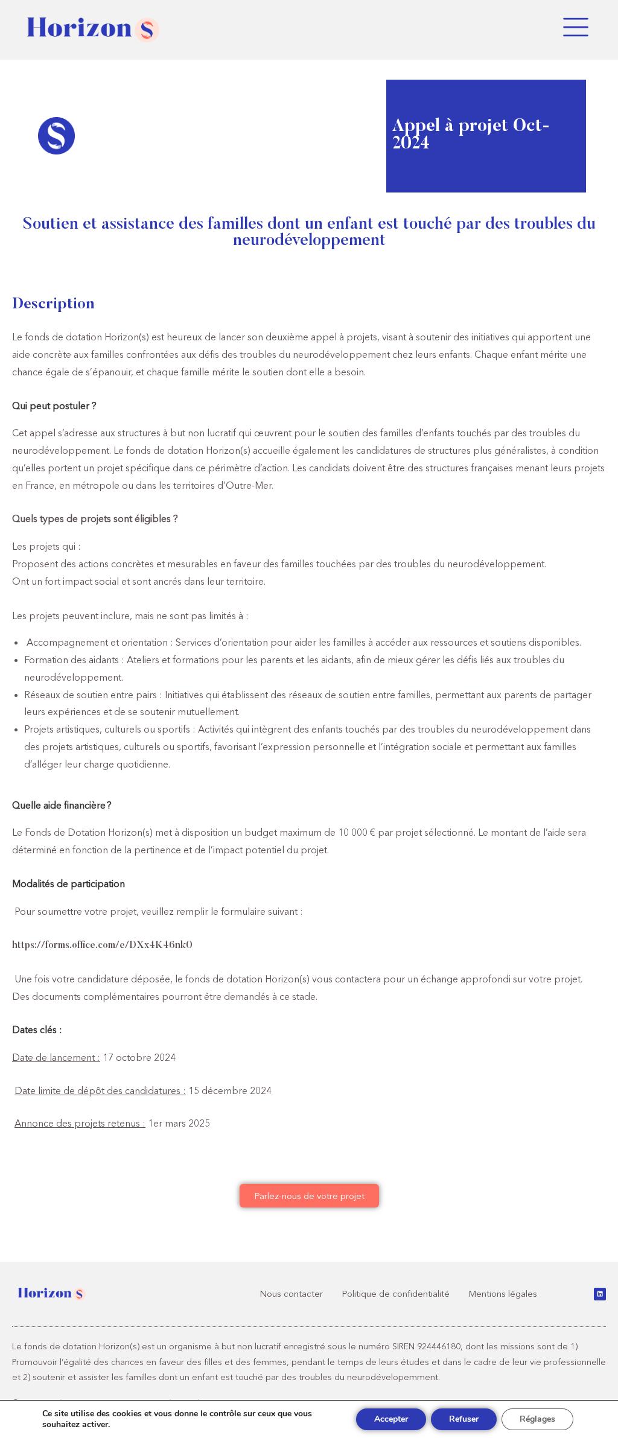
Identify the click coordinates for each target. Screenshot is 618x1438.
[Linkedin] (600, 1294)
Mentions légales (502, 1293)
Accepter (391, 1419)
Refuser (464, 1419)
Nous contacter (291, 1293)
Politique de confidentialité (396, 1293)
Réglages (537, 1419)
